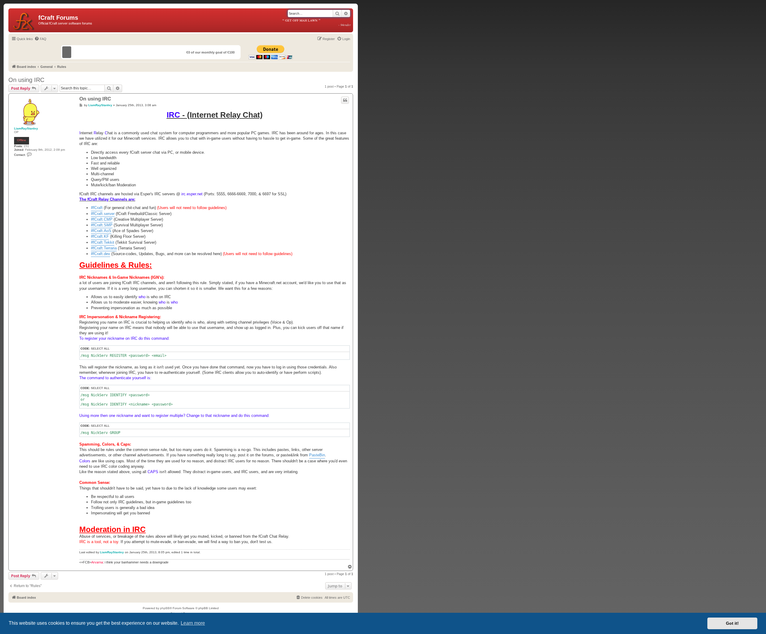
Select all (100, 348)
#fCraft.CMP (102, 219)
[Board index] (24, 20)
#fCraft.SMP (102, 225)
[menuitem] (40, 38)
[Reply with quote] (345, 100)
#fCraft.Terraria (104, 248)
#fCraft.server (103, 213)
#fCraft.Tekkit (102, 242)
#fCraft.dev (100, 254)
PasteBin (317, 455)
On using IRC (26, 80)
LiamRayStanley (26, 128)
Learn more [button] (193, 623)
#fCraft (97, 207)
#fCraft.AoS (101, 230)
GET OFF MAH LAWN (316, 22)
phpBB (165, 608)
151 (26, 146)
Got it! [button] (732, 623)
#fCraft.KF (100, 236)
